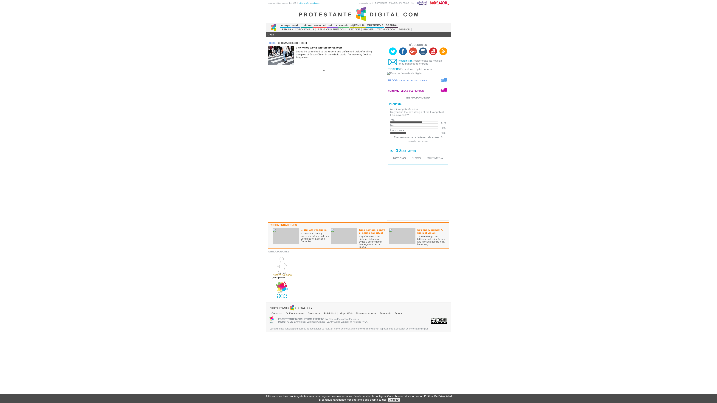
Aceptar (394, 399)
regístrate (315, 3)
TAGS (270, 34)
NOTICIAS (399, 158)
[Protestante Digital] (358, 13)
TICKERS (394, 69)
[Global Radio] (422, 3)
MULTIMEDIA (435, 158)
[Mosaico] (438, 3)
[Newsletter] (393, 63)
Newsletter (405, 60)
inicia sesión (304, 3)
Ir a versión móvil (366, 3)
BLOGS (416, 158)
